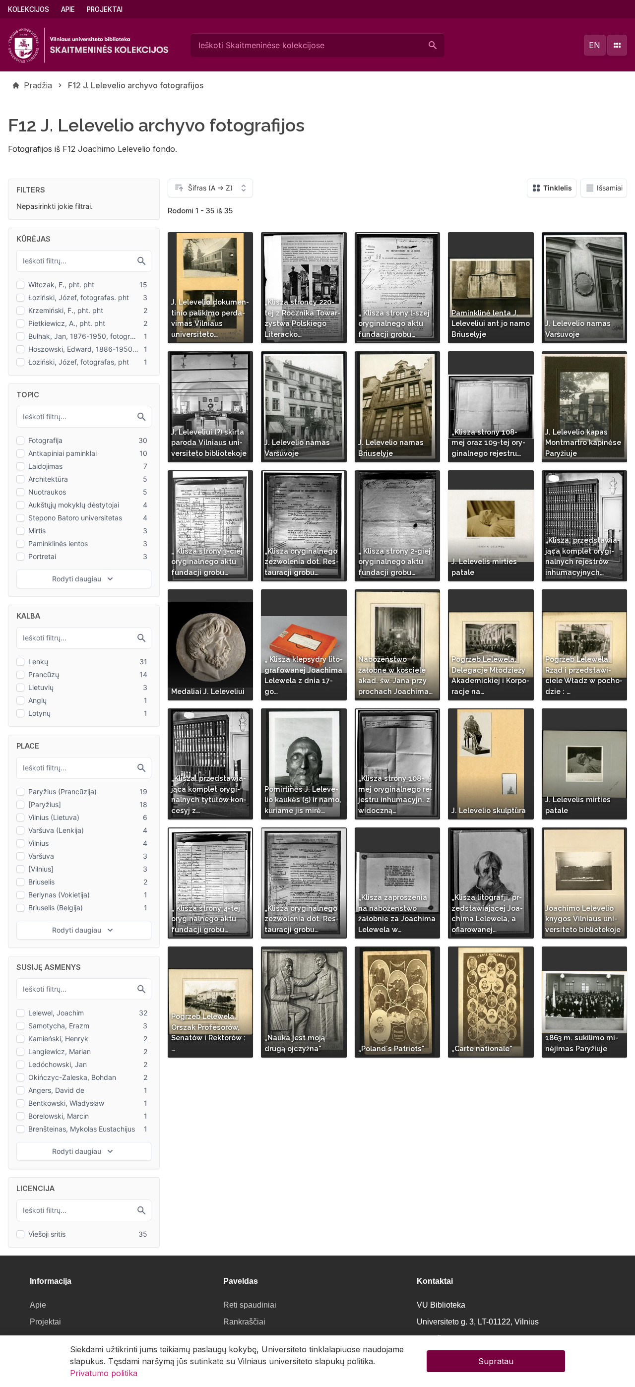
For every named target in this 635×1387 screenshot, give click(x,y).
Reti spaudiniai (249, 1305)
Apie (68, 9)
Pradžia (38, 85)
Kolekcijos (28, 9)
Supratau (495, 1361)
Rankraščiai (244, 1322)
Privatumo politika (103, 1373)
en (594, 45)
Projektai (105, 9)
